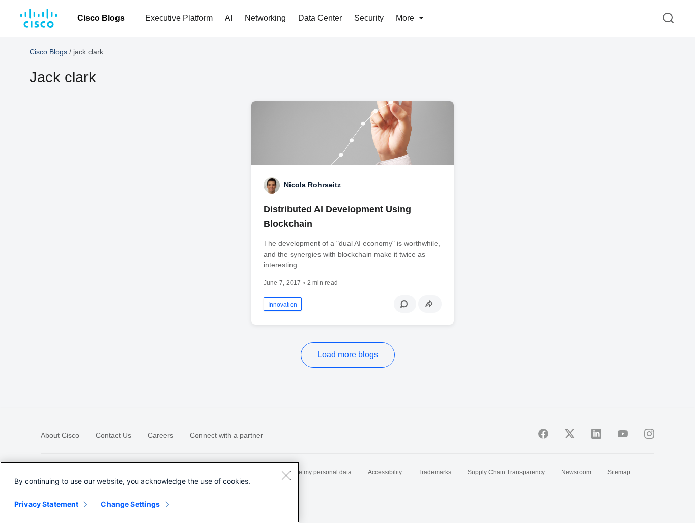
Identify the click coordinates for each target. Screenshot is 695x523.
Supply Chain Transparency (506, 472)
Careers (160, 435)
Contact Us (113, 435)
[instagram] (649, 434)
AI (229, 18)
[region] (149, 492)
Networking (265, 18)
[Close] (286, 475)
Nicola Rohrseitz (312, 185)
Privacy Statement (46, 504)
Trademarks (434, 472)
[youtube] (623, 434)
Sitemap (618, 472)
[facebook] (543, 434)
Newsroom (576, 472)
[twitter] (570, 434)
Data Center (320, 18)
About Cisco (60, 435)
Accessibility (385, 472)
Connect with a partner (226, 435)
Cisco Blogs (101, 18)
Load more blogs (347, 354)
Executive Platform (179, 18)
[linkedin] (596, 434)
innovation (282, 304)
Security (369, 18)
